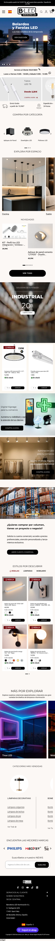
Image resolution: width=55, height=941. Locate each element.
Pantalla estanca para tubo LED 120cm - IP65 (40, 372)
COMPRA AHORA (27, 312)
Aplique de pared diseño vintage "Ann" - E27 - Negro (13, 652)
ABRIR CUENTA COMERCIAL (22, 552)
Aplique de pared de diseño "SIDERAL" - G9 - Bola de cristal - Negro (39, 652)
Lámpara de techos (15, 812)
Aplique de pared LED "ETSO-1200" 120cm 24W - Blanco (14, 604)
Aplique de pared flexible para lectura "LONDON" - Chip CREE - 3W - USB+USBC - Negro (40, 604)
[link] (27, 414)
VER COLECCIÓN (20, 38)
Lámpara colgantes (15, 807)
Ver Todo (11, 827)
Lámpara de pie (14, 816)
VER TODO (27, 273)
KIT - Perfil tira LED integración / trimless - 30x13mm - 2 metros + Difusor (13, 244)
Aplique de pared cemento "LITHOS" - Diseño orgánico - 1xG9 (40, 253)
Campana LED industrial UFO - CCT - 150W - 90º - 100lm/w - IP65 (14, 372)
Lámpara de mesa (15, 821)
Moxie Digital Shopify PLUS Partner (40, 934)
